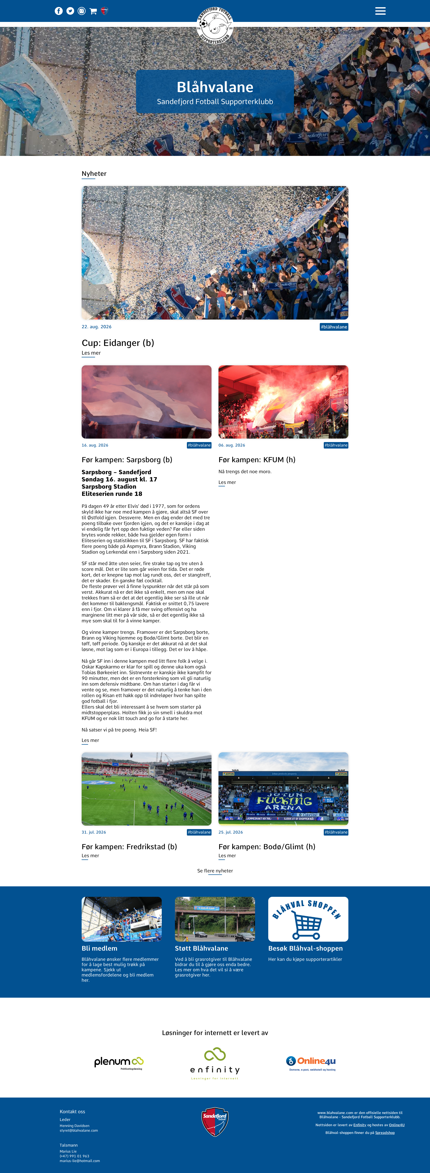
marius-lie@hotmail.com (80, 1161)
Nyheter (94, 173)
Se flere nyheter (215, 871)
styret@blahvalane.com (79, 1130)
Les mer (91, 353)
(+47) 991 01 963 (74, 1156)
